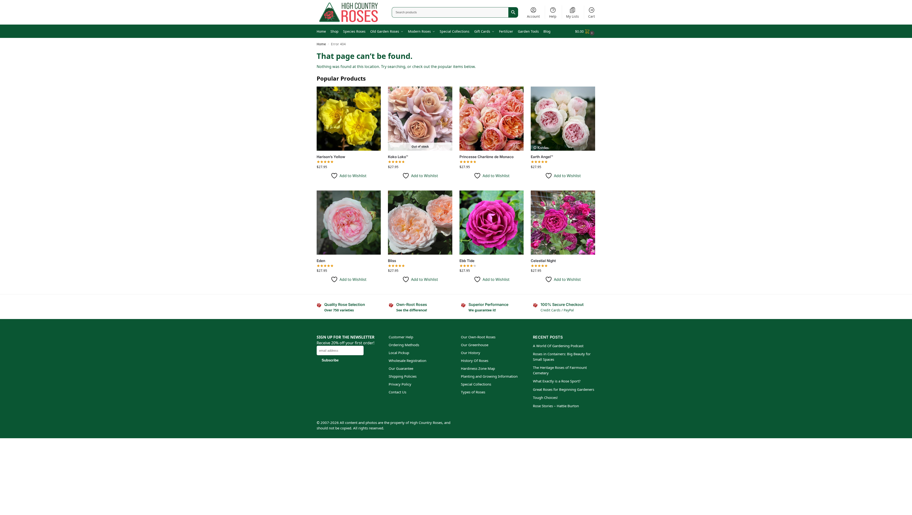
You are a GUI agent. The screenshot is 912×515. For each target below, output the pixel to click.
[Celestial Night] (563, 223)
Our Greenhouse (474, 344)
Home (321, 44)
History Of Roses (474, 360)
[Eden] (349, 223)
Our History (470, 352)
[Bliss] (420, 223)
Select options (348, 185)
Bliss (392, 260)
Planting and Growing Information (489, 376)
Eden (321, 260)
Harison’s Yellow (331, 156)
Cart (591, 16)
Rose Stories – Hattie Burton (556, 405)
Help (552, 16)
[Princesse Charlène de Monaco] (491, 119)
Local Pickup (399, 352)
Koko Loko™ (398, 156)
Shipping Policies (403, 376)
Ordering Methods (404, 344)
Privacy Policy (400, 384)
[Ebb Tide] (491, 223)
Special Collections (476, 384)
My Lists (572, 16)
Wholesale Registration (407, 360)
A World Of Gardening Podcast (558, 345)
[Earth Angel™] (563, 119)
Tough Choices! (545, 397)
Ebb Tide (466, 260)
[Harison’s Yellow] (349, 119)
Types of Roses (473, 392)
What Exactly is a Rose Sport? (557, 381)
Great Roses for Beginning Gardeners (563, 389)
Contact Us (397, 392)
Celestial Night (543, 260)
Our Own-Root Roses (478, 337)
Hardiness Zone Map (478, 368)
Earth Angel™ (542, 156)
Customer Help (401, 337)
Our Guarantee (401, 368)
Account (533, 16)
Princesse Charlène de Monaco (486, 156)
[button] (585, 31)
